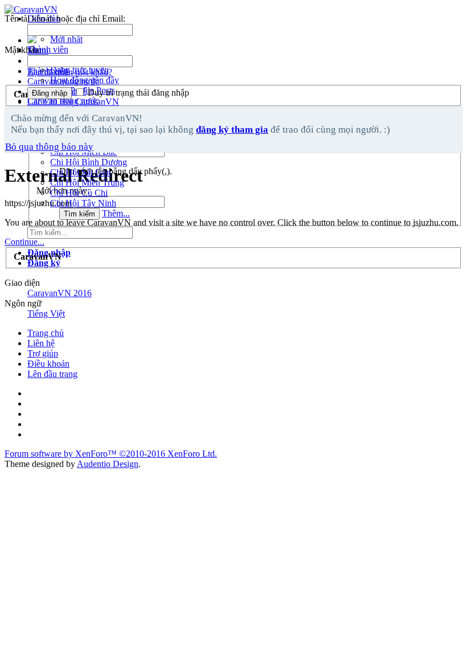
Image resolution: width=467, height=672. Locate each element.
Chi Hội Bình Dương (88, 162)
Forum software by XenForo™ (111, 453)
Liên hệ (41, 343)
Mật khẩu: (23, 50)
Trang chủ (45, 333)
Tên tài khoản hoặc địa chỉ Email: (65, 18)
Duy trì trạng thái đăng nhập (137, 92)
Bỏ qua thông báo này (49, 146)
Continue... (24, 242)
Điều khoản (48, 363)
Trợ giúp (42, 353)
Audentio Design (107, 464)
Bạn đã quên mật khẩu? (69, 72)
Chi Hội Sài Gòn (80, 172)
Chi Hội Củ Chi (79, 193)
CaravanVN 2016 (59, 293)
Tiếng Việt (46, 313)
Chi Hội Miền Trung (87, 182)
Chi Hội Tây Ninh (83, 203)
